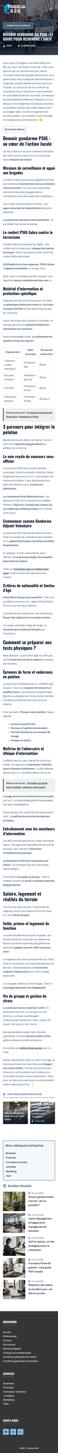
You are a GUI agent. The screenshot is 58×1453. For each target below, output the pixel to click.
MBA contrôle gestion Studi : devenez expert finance (14, 1116)
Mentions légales (12, 1348)
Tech (8, 1176)
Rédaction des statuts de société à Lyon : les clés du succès (40, 1289)
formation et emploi (29, 876)
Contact (7, 1340)
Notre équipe (10, 1336)
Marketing (11, 1171)
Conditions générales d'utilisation (20, 1361)
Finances (11, 1157)
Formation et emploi (18, 26)
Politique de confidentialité (17, 1353)
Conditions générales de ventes (19, 1357)
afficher (20, 129)
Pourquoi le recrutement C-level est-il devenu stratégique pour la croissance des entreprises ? (42, 1110)
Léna (9, 46)
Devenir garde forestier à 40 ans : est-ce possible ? (41, 1201)
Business (11, 1153)
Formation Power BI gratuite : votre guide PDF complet (39, 1267)
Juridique (11, 1166)
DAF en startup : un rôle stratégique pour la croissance (41, 1245)
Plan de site (9, 1344)
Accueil (7, 1332)
